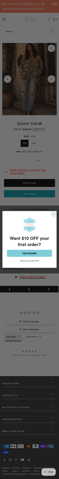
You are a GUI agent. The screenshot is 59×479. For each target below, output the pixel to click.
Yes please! (29, 253)
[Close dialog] (53, 214)
